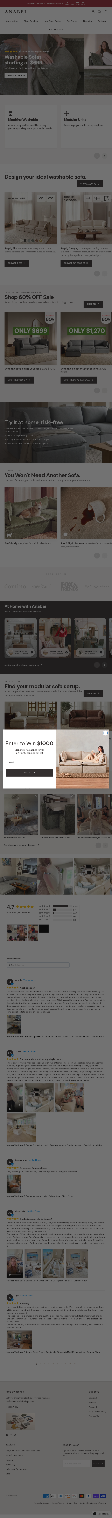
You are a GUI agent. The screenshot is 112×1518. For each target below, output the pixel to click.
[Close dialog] (105, 733)
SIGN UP (29, 772)
